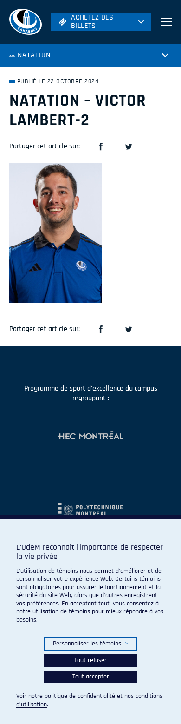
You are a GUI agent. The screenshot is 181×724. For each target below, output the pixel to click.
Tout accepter (90, 676)
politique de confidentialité (80, 696)
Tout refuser (90, 660)
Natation (34, 55)
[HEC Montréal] (90, 436)
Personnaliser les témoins (90, 643)
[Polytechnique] (90, 506)
